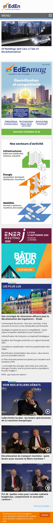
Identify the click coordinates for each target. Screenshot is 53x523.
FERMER (44, 515)
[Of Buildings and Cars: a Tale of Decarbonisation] (26, 33)
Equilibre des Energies (10, 6)
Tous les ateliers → (42, 506)
